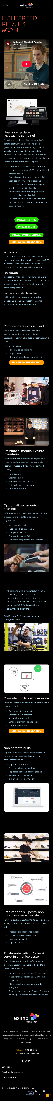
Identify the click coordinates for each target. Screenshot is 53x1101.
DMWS (26, 1088)
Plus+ (33, 1088)
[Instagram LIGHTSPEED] (25, 1060)
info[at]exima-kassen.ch (29, 1054)
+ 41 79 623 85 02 (30, 1050)
